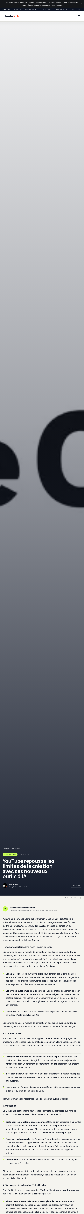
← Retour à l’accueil (11, 849)
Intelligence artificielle (34, 9)
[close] (81, 4)
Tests (49, 9)
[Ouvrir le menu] (79, 16)
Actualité (17, 9)
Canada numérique (61, 9)
